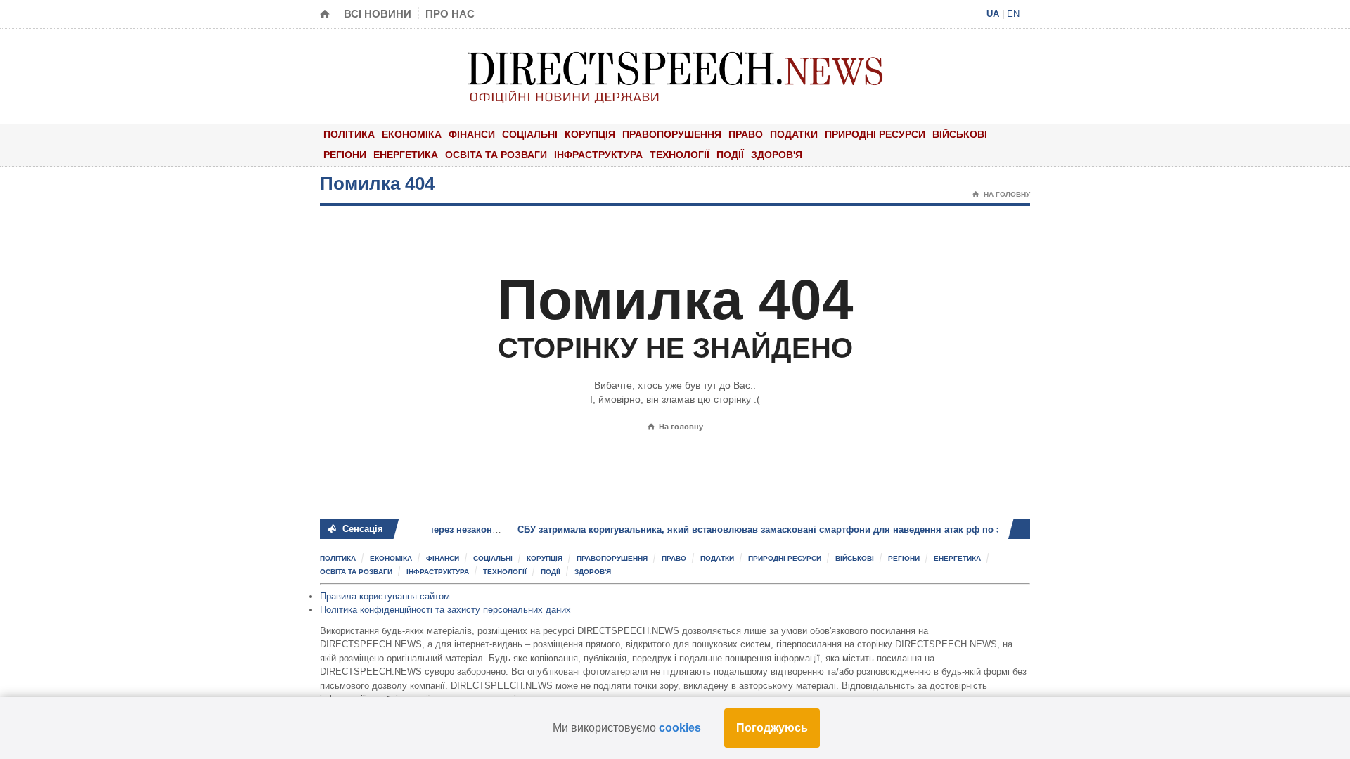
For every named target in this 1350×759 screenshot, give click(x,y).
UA (992, 13)
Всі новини (377, 14)
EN (1013, 13)
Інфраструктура (598, 154)
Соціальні (530, 134)
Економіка (412, 134)
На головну (1001, 194)
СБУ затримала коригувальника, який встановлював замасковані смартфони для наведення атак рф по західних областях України (783, 529)
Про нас (450, 14)
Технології (679, 154)
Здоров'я (776, 154)
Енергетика (405, 154)
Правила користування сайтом (385, 596)
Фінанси (472, 134)
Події (730, 154)
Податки (794, 134)
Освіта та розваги (496, 154)
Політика (349, 134)
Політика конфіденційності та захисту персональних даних (445, 609)
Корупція (590, 134)
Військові (959, 134)
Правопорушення (671, 134)
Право (745, 134)
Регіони (344, 154)
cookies (680, 728)
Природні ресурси (875, 134)
